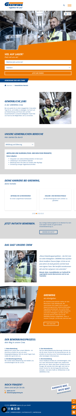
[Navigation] (69, 5)
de (66, 14)
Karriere (9, 85)
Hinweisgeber (16, 412)
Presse (7, 412)
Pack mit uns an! (11, 57)
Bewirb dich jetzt (48, 232)
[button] (33, 213)
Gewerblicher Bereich (21, 85)
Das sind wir (51, 324)
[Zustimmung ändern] (4, 409)
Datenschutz (27, 412)
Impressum (37, 412)
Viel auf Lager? (14, 54)
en (69, 14)
